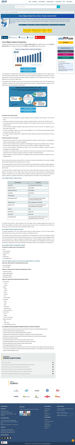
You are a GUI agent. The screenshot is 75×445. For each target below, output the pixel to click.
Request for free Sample (37, 16)
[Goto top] (73, 440)
